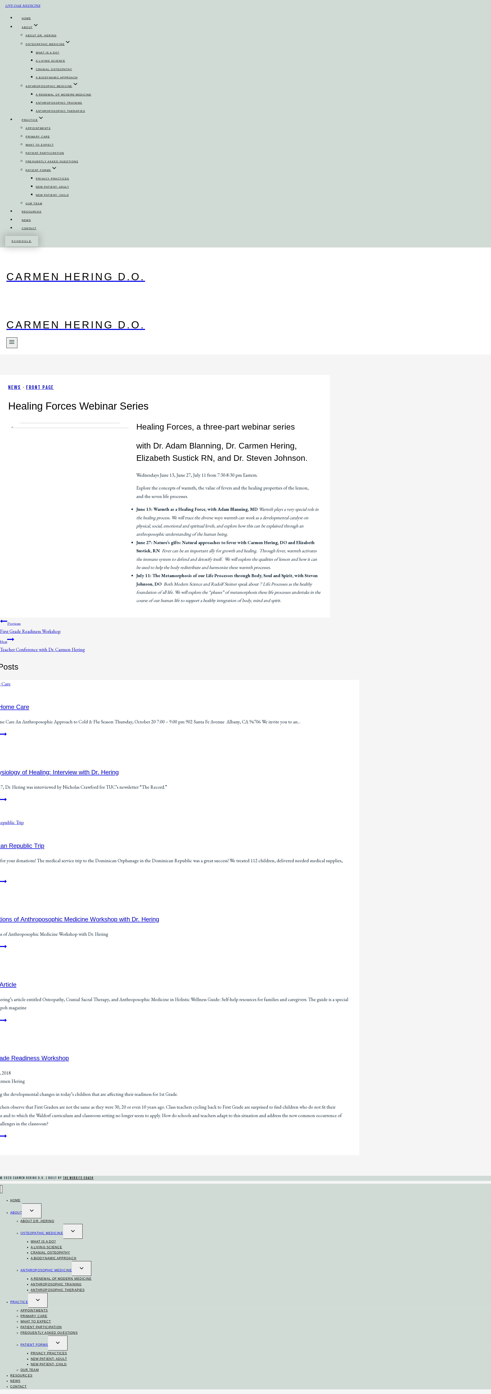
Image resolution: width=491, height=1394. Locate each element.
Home (26, 18)
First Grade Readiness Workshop (30, 627)
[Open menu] (11, 342)
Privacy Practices (52, 178)
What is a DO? (48, 52)
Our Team (34, 203)
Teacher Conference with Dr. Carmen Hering (42, 645)
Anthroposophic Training (59, 102)
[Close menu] (1, 1189)
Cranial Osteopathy (54, 69)
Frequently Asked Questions (52, 161)
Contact (29, 228)
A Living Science (50, 60)
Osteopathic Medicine (41, 1233)
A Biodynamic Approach (57, 77)
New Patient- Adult (52, 186)
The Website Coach (78, 1178)
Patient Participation (45, 153)
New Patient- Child (52, 195)
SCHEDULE (22, 241)
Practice (19, 1302)
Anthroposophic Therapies (60, 111)
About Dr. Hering (41, 35)
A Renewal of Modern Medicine (63, 94)
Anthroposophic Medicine (46, 1270)
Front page (40, 387)
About (16, 1212)
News (26, 220)
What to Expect (40, 144)
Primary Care (38, 136)
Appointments (38, 128)
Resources (32, 211)
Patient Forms (34, 1345)
